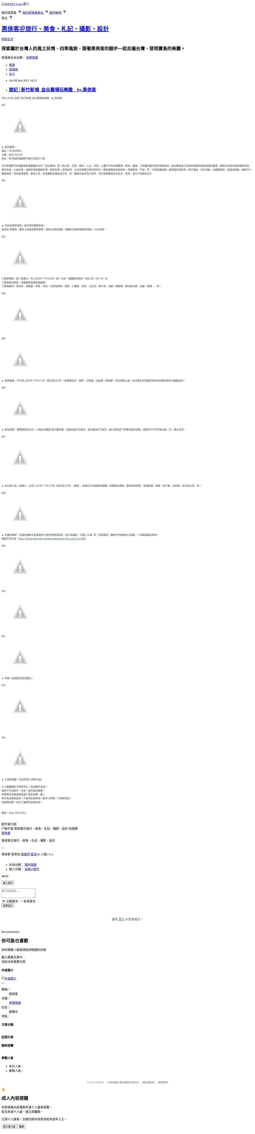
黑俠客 (5, 833)
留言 (34, 854)
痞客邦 (25, 854)
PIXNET (99, 1082)
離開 (21, 1126)
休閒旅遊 (32, 57)
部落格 (13, 69)
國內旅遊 (31, 864)
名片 (12, 74)
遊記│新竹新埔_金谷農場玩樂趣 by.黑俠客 (52, 89)
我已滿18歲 (9, 1126)
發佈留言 (8, 905)
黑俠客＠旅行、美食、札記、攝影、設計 (55, 29)
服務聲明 (163, 1082)
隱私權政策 (148, 1082)
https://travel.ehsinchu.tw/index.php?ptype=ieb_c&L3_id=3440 (52, 538)
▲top (4, 875)
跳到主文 (7, 39)
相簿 (12, 65)
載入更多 (8, 883)
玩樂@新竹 (32, 869)
